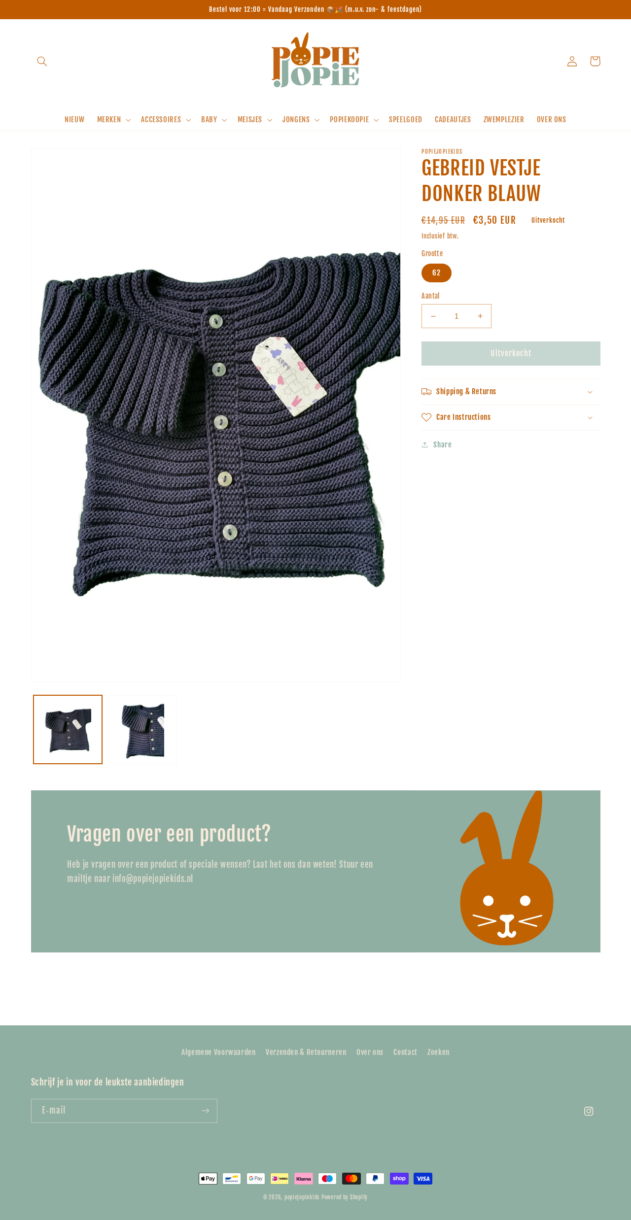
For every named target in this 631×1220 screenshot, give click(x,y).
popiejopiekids (301, 1197)
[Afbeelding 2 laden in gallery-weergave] (141, 729)
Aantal (430, 296)
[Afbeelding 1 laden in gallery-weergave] (68, 729)
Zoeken (438, 1052)
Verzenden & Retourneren (306, 1052)
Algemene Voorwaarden (218, 1052)
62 (436, 272)
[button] (42, 61)
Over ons (370, 1052)
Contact (405, 1052)
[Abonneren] (205, 1111)
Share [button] (442, 444)
